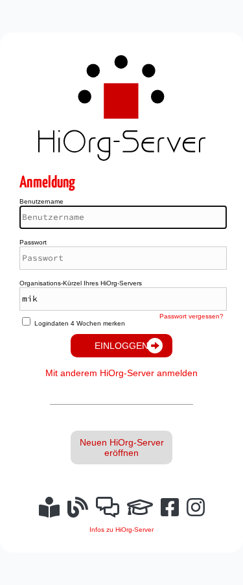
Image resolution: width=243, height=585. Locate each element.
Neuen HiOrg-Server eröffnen (122, 447)
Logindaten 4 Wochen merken (79, 323)
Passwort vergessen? (191, 316)
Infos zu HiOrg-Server (121, 529)
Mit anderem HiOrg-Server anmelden (121, 373)
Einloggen (121, 345)
